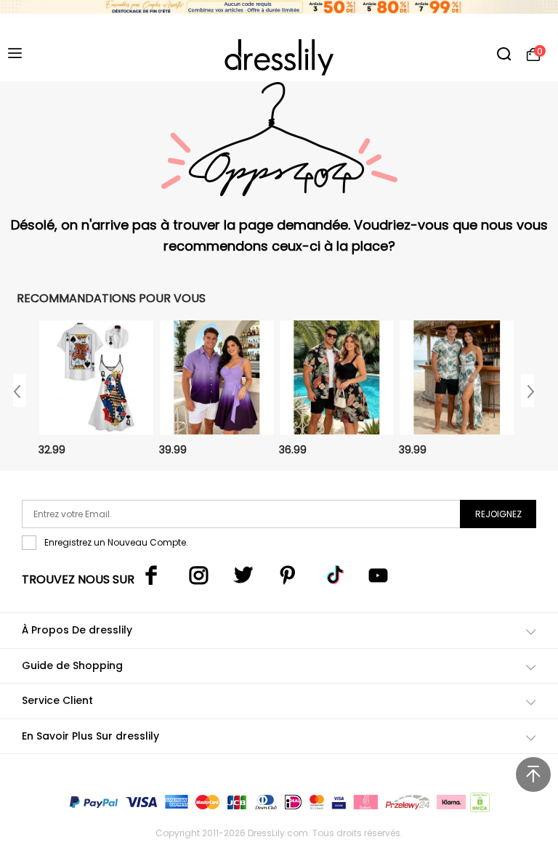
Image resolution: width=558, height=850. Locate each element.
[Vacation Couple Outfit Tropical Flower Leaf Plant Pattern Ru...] (337, 380)
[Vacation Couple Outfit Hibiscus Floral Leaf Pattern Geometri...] (456, 380)
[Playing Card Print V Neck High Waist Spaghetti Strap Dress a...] (96, 380)
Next (527, 390)
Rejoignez (498, 514)
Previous (19, 390)
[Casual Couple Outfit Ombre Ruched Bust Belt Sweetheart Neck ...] (217, 380)
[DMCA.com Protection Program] (478, 805)
